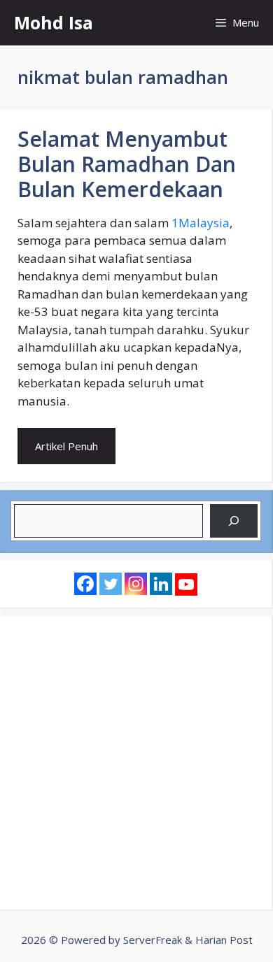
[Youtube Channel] (186, 584)
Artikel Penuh (66, 446)
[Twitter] (110, 584)
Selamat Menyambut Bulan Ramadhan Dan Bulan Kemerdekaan (127, 163)
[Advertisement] (136, 762)
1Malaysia (201, 223)
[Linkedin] (161, 584)
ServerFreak (152, 940)
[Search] (234, 521)
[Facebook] (85, 584)
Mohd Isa (53, 22)
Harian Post (224, 940)
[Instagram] (136, 584)
